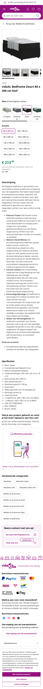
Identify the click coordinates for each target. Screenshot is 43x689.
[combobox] (21, 16)
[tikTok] (18, 618)
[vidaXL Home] (14, 9)
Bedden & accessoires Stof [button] (14, 506)
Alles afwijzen (21, 679)
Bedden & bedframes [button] (12, 519)
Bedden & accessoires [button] (12, 494)
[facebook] (4, 618)
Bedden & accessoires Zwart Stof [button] (16, 512)
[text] (8, 163)
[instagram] (9, 618)
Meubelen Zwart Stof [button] (28, 487)
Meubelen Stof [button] (9, 487)
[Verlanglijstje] (33, 9)
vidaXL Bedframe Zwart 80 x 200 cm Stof (21, 89)
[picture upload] (21, 450)
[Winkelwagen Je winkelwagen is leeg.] (39, 9)
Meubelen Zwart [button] (22, 481)
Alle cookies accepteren (21, 674)
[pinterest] (13, 618)
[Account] (27, 9)
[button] (6, 112)
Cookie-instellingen (21, 684)
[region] (21, 668)
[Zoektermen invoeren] (37, 15)
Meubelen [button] (7, 481)
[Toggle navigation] (4, 9)
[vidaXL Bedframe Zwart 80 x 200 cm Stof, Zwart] (21, 48)
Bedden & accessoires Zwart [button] (14, 500)
